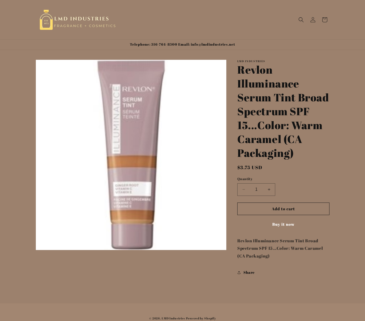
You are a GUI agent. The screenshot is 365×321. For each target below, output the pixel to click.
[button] (301, 20)
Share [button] (249, 272)
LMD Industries (173, 318)
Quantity (245, 178)
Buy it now (283, 224)
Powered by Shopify (201, 318)
